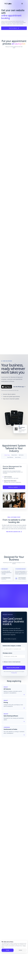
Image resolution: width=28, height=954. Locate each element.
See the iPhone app (18, 386)
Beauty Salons (14, 455)
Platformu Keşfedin (13, 487)
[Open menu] (22, 3)
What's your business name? (11, 70)
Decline (20, 950)
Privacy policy (14, 672)
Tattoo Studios (18, 457)
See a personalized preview (14, 603)
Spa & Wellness (10, 457)
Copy (21, 112)
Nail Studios (21, 455)
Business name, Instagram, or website (12, 645)
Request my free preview (12, 667)
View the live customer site (13, 531)
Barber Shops (7, 455)
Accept (7, 950)
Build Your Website (13, 28)
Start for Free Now (13, 599)
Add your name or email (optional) (12, 662)
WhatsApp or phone (7, 653)
